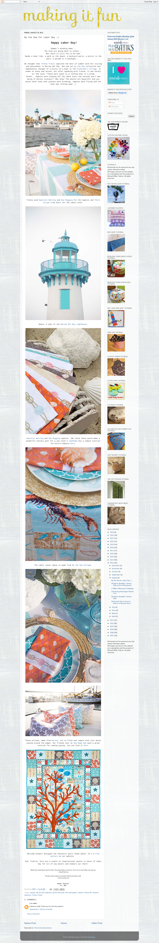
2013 (112, 563)
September (116, 575)
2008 (112, 632)
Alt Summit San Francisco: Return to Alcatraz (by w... (121, 602)
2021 (112, 538)
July (113, 607)
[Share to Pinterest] (63, 889)
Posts (112, 102)
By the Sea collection (44, 892)
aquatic (33, 892)
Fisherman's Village (87, 69)
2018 (112, 547)
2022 (112, 535)
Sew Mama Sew (80, 743)
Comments (114, 106)
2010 (112, 626)
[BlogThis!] (57, 889)
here (73, 444)
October (115, 571)
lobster (80, 892)
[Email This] (55, 889)
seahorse (27, 895)
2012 (112, 620)
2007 (112, 635)
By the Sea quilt (58, 892)
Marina (55, 740)
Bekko (58, 203)
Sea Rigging (67, 200)
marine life (88, 892)
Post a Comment (33, 914)
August (114, 578)
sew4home (73, 441)
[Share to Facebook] (61, 889)
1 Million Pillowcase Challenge (122, 588)
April (114, 616)
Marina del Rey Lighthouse (74, 324)
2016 (112, 554)
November (116, 568)
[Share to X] (59, 889)
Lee (31, 903)
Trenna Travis (48, 64)
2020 (112, 541)
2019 (112, 544)
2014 (112, 560)
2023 (112, 532)
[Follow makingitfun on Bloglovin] (117, 94)
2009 (112, 629)
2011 (112, 623)
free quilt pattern (71, 892)
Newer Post (30, 923)
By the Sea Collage (81, 565)
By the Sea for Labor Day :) (121, 580)
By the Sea (79, 66)
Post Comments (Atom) (43, 928)
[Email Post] (50, 889)
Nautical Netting (48, 200)
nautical (95, 892)
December (116, 565)
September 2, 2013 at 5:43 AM (41, 909)
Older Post (97, 923)
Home (64, 923)
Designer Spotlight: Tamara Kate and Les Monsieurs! (121, 584)
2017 (112, 551)
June (114, 610)
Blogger (92, 937)
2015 (112, 557)
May (113, 613)
